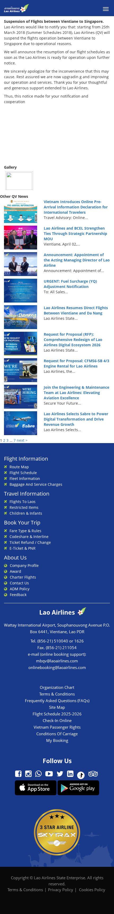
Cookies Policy (92, 889)
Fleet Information (25, 478)
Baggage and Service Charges (36, 484)
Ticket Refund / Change (30, 542)
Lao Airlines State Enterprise (59, 877)
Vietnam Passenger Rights (57, 727)
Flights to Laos (23, 501)
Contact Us (19, 582)
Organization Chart (57, 687)
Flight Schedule (23, 472)
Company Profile (24, 565)
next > (22, 440)
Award (15, 571)
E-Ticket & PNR (23, 548)
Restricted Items (24, 507)
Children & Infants (26, 513)
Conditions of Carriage (57, 733)
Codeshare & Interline (29, 536)
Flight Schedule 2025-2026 (57, 713)
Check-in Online (57, 720)
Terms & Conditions (57, 694)
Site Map (57, 707)
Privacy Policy (60, 889)
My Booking (57, 740)
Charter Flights (23, 577)
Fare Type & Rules (25, 530)
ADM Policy (19, 588)
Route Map (19, 466)
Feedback (18, 594)
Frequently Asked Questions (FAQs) (57, 700)
